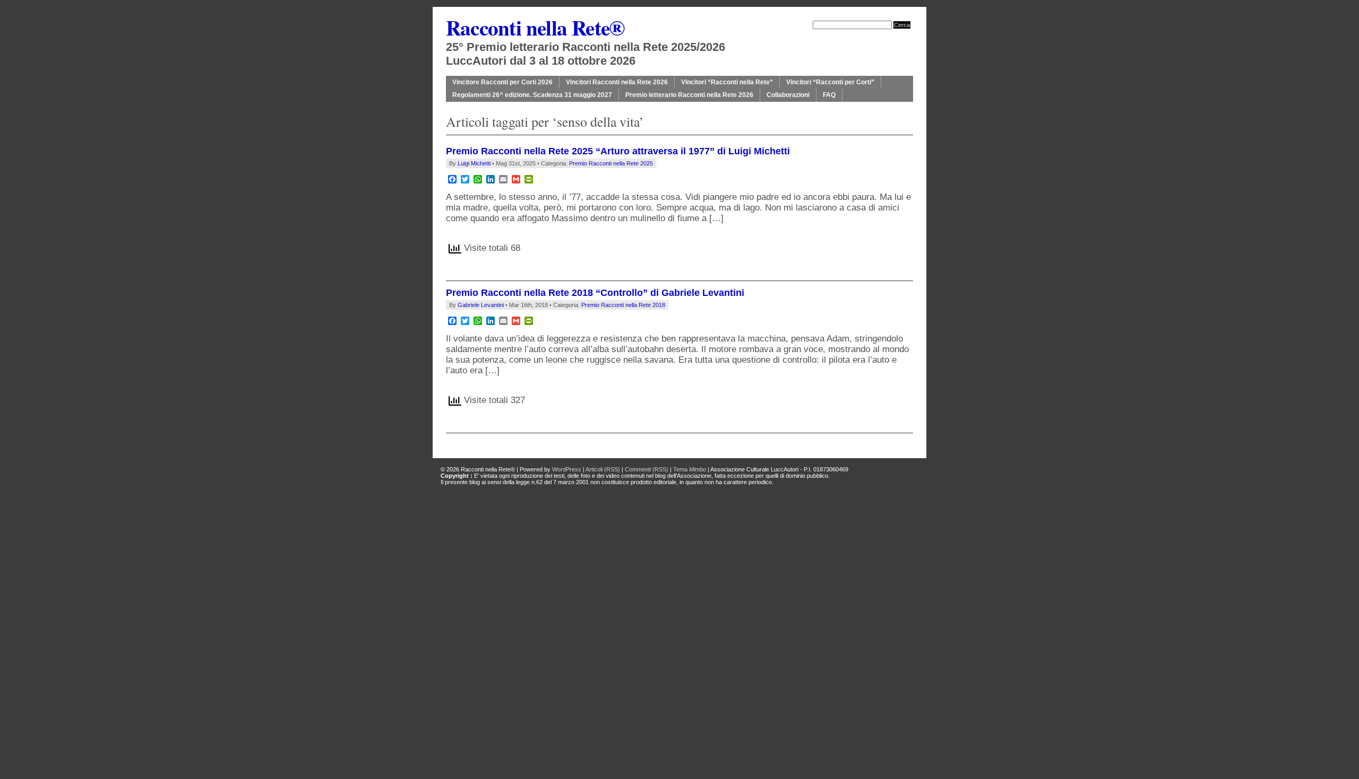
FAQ (829, 95)
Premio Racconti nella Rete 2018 (623, 305)
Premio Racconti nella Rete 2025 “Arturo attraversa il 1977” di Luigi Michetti (618, 151)
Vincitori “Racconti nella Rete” (727, 82)
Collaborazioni (788, 95)
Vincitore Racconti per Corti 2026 (502, 82)
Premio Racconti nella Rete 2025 (611, 163)
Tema (689, 469)
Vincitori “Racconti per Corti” (830, 82)
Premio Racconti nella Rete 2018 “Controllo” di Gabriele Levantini (595, 292)
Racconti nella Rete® (535, 27)
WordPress (566, 469)
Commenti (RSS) (646, 469)
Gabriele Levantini (481, 305)
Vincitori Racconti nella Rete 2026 (617, 82)
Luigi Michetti (474, 163)
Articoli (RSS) (603, 469)
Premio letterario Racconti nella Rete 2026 (689, 95)
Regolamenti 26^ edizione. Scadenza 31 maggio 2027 (532, 95)
